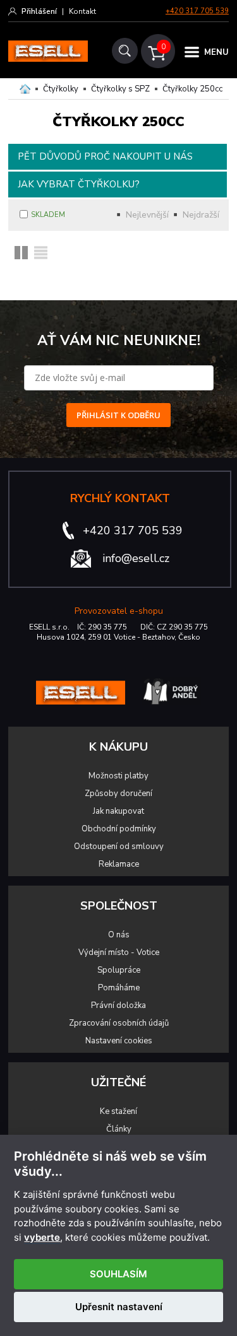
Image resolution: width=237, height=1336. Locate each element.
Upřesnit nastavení (118, 1307)
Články (118, 1129)
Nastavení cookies (118, 1040)
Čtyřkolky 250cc (192, 89)
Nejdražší (201, 215)
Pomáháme (119, 987)
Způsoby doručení (118, 793)
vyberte (42, 1237)
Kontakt (82, 11)
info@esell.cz (135, 558)
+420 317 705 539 (197, 11)
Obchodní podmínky (119, 829)
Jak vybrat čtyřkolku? (79, 184)
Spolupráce (118, 970)
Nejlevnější (147, 215)
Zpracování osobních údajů (119, 1023)
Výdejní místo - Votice (118, 952)
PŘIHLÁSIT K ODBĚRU (118, 415)
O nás (119, 934)
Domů (25, 89)
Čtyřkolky (60, 89)
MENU (216, 52)
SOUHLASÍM (118, 1274)
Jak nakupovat (118, 811)
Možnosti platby (118, 776)
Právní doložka (118, 1005)
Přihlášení (39, 11)
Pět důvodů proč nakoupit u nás (105, 156)
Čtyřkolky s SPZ (120, 89)
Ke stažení (118, 1111)
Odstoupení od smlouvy (119, 846)
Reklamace (119, 864)
